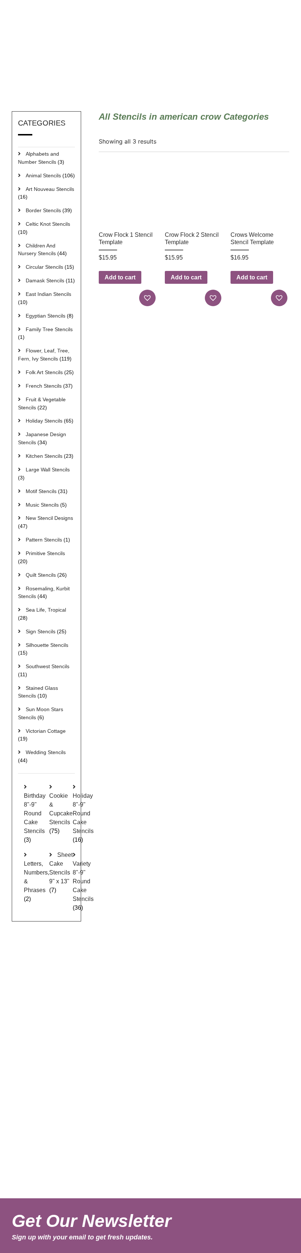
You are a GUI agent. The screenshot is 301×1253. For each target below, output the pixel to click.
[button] (148, 298)
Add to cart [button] (120, 277)
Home (192, 79)
